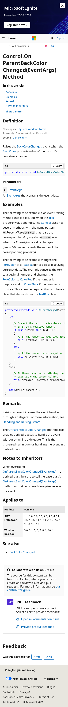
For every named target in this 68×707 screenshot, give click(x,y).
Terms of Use (46, 697)
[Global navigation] (3, 38)
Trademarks (10, 702)
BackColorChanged (29, 146)
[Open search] (52, 38)
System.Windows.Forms (32, 129)
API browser (19, 46)
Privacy (24, 692)
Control (46, 223)
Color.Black (31, 284)
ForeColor (9, 265)
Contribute (9, 692)
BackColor (9, 151)
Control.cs (19, 137)
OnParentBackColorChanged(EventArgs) (29, 471)
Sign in (61, 38)
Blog (49, 687)
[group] (34, 172)
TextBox (27, 265)
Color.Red (26, 279)
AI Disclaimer (10, 687)
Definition (11, 92)
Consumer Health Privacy (17, 697)
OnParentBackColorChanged (27, 430)
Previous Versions (32, 687)
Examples (11, 96)
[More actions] (62, 46)
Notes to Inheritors (17, 106)
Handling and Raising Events (21, 422)
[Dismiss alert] (62, 5)
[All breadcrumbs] (6, 46)
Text (51, 218)
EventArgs (15, 190)
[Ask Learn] (46, 46)
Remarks (11, 101)
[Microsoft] (34, 38)
